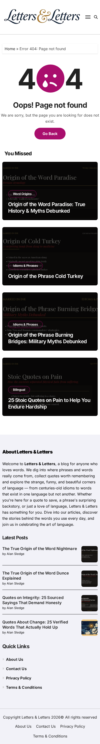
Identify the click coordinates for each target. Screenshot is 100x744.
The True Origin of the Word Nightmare (39, 548)
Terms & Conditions (24, 687)
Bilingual (19, 389)
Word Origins (22, 194)
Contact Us (16, 668)
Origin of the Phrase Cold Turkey (45, 276)
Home (10, 48)
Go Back (50, 133)
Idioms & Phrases (25, 265)
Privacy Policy (18, 678)
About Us (14, 659)
